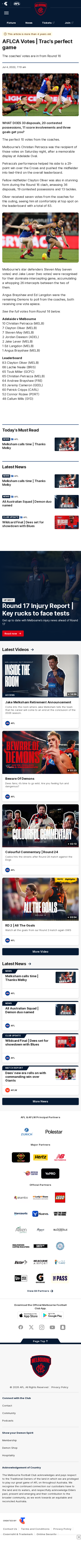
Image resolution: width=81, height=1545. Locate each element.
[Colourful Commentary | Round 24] (40, 839)
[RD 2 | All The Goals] (40, 911)
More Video (40, 951)
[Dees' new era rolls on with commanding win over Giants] (40, 1080)
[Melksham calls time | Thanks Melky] (40, 444)
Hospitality (8, 1455)
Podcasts (7, 1420)
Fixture (11, 22)
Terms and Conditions (35, 1528)
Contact (7, 1405)
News (29, 22)
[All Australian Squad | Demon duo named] (40, 502)
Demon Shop (10, 1447)
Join (67, 22)
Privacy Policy (59, 1387)
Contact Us (10, 1528)
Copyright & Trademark (18, 1534)
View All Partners (38, 1290)
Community (9, 1413)
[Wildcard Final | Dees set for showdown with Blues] (40, 522)
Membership (9, 1440)
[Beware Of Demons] (40, 766)
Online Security (47, 1534)
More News (40, 1101)
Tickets (47, 22)
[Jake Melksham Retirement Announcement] (40, 691)
